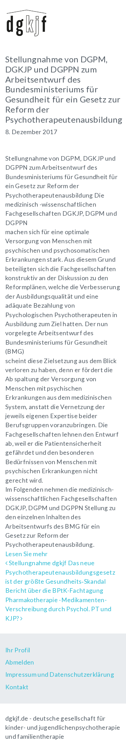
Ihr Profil (17, 650)
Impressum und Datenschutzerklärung (59, 674)
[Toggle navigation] (110, 22)
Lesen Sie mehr (26, 554)
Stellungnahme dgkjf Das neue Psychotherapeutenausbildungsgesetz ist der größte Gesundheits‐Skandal (60, 572)
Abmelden (19, 662)
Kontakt (16, 687)
